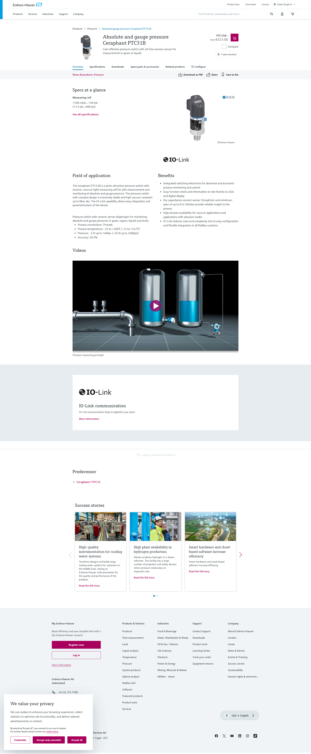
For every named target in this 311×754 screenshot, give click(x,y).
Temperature (129, 657)
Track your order (202, 657)
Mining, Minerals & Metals (172, 670)
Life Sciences (164, 650)
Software (127, 689)
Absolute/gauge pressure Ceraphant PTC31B (126, 28)
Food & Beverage (166, 631)
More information (89, 418)
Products (77, 28)
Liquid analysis (130, 650)
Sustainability (235, 670)
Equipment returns (203, 663)
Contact (265, 4)
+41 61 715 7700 (68, 692)
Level (125, 644)
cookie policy (52, 731)
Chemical (162, 657)
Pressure (92, 28)
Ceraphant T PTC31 (88, 482)
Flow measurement (133, 637)
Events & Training (237, 657)
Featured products (132, 696)
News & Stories (236, 650)
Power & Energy (166, 663)
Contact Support (201, 631)
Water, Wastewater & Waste (172, 637)
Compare (233, 46)
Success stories (236, 663)
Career (231, 644)
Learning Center (201, 650)
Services (126, 708)
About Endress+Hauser (241, 631)
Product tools (233, 4)
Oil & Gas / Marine (167, 644)
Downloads (251, 4)
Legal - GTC (101, 737)
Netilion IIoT (129, 683)
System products (131, 670)
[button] (76, 645)
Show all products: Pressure (88, 74)
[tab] (79, 67)
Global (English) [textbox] (284, 4)
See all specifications (86, 114)
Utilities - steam (166, 676)
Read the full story (89, 585)
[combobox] (286, 4)
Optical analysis (130, 676)
